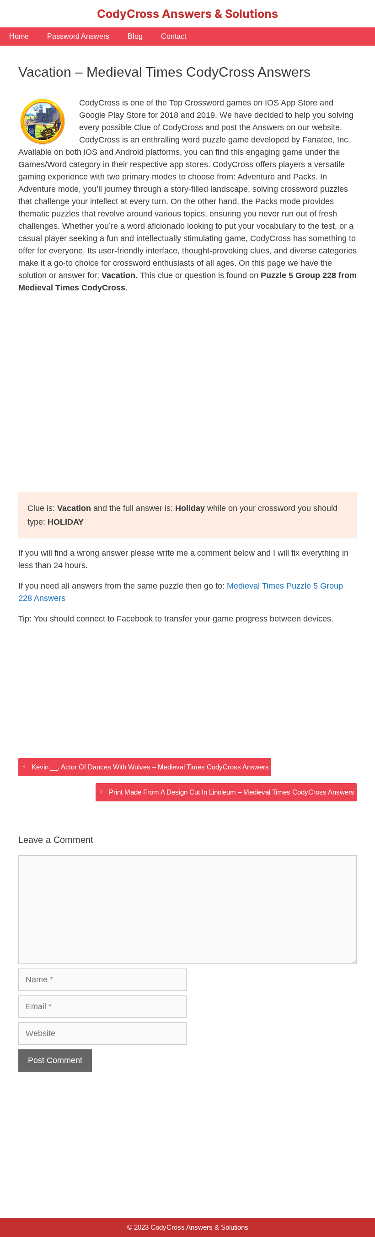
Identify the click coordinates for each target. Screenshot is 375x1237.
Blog (135, 36)
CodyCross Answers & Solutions (187, 14)
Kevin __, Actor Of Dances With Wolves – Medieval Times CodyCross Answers (150, 767)
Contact (173, 36)
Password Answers (78, 36)
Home (19, 36)
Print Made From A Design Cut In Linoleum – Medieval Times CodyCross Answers (231, 792)
